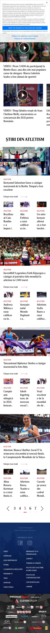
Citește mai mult (10, 196)
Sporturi (6, 583)
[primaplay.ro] (39, 607)
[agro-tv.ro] (20, 628)
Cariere (29, 587)
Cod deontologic (33, 582)
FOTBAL (6, 565)
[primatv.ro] (9, 607)
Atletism (7, 179)
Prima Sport (19, 597)
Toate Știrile (8, 587)
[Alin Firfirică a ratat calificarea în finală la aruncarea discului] (25, 204)
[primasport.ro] (19, 612)
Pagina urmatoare (42, 508)
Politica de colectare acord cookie (25, 36)
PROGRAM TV (8, 574)
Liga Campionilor (10, 560)
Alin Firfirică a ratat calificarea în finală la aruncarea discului (25, 228)
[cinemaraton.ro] (43, 616)
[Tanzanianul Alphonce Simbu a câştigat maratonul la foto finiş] (25, 341)
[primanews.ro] (30, 607)
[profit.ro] (43, 612)
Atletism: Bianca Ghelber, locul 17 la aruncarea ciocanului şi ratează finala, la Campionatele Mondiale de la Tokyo (24, 453)
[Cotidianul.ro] (11, 616)
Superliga (7, 556)
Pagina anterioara (8, 508)
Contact (29, 559)
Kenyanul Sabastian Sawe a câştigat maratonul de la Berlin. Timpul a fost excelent (23, 186)
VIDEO (5, 551)
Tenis (5, 578)
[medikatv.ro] (35, 616)
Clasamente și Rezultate (13, 569)
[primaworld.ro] (7, 628)
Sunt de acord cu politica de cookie (25, 28)
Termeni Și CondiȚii (33, 563)
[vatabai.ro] (46, 628)
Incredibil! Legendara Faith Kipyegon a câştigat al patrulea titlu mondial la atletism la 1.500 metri (24, 276)
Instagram (30, 543)
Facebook (20, 543)
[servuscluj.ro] (36, 628)
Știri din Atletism (25, 139)
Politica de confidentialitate (25, 38)
